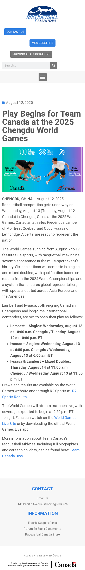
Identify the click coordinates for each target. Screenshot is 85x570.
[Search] (53, 65)
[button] (43, 77)
